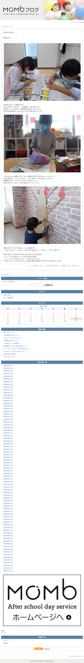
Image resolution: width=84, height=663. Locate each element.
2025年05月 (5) (8, 406)
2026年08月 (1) (8, 365)
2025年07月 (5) (8, 400)
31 (19, 323)
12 (42, 316)
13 (53, 316)
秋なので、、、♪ (10, 38)
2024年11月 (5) (8, 422)
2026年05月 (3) (8, 373)
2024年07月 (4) (8, 433)
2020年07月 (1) (8, 563)
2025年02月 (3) (8, 414)
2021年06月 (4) (8, 533)
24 (19, 321)
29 (76, 321)
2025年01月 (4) (8, 417)
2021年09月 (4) (8, 525)
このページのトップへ (77, 656)
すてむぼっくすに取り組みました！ (14, 351)
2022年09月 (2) (8, 492)
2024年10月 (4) (8, 425)
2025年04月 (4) (8, 409)
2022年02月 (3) (8, 511)
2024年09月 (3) (8, 427)
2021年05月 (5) (8, 535)
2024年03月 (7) (8, 444)
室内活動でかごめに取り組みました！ (15, 346)
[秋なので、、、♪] (42, 72)
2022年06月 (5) (8, 500)
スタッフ (41, 265)
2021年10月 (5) (8, 522)
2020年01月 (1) (8, 568)
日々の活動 (34, 265)
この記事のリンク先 (65, 265)
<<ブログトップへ (7, 26)
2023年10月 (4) (8, 457)
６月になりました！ (9, 357)
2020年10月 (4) (8, 554)
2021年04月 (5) (8, 538)
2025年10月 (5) (8, 392)
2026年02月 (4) (8, 381)
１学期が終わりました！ (11, 340)
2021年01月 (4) (8, 546)
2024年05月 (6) (8, 438)
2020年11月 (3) (8, 552)
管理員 (5, 643)
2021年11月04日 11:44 (52, 265)
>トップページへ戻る (77, 22)
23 (8, 321)
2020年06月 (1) (8, 565)
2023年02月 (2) (8, 479)
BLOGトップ (76, 265)
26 (42, 321)
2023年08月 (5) (8, 463)
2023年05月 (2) (8, 471)
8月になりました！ (9, 332)
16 (8, 318)
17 (19, 318)
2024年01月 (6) (8, 449)
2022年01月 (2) (8, 514)
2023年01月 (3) (8, 481)
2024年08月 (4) (8, 430)
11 (30, 316)
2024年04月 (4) (8, 441)
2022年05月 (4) (8, 503)
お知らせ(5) (7, 295)
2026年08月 (43, 306)
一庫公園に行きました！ (11, 335)
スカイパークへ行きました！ (12, 338)
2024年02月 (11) (8, 446)
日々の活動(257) (8, 297)
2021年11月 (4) (8, 519)
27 (53, 321)
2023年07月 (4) (8, 465)
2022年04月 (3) (8, 506)
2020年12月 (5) (8, 549)
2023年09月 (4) (8, 460)
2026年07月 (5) (8, 368)
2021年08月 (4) (8, 527)
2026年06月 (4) (8, 371)
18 (30, 318)
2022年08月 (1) (8, 495)
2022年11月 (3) (8, 487)
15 (76, 316)
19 (42, 318)
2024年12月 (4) (8, 419)
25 (30, 321)
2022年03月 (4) (8, 508)
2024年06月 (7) (8, 436)
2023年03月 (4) (8, 476)
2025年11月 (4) (8, 390)
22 (76, 318)
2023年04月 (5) (8, 473)
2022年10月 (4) (8, 490)
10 (19, 316)
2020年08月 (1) (8, 560)
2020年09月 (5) (8, 557)
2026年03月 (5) (8, 379)
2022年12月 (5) (8, 484)
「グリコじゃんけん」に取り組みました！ (16, 348)
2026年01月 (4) (8, 384)
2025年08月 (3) (8, 398)
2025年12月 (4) (8, 387)
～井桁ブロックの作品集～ (11, 343)
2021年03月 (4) (8, 541)
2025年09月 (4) (8, 395)
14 (65, 316)
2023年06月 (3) (8, 468)
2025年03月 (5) (8, 411)
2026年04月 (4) (8, 376)
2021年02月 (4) (8, 544)
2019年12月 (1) (8, 571)
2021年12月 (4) (8, 517)
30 (8, 323)
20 (53, 318)
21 (65, 318)
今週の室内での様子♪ (10, 354)
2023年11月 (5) (8, 454)
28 (65, 321)
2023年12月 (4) (8, 452)
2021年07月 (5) (8, 530)
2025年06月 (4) (8, 403)
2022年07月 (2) (8, 498)
